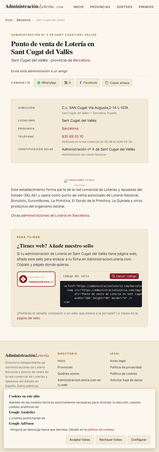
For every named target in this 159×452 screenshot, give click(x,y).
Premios (146, 7)
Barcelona (23, 20)
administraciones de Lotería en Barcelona (55, 215)
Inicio (78, 7)
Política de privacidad (126, 367)
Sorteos (124, 7)
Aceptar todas (80, 440)
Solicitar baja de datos (126, 380)
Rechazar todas (110, 440)
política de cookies (100, 429)
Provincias (100, 7)
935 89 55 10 (72, 136)
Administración (34, 6)
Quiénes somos (68, 374)
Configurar (138, 440)
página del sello (28, 318)
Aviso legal (118, 361)
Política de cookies (123, 374)
